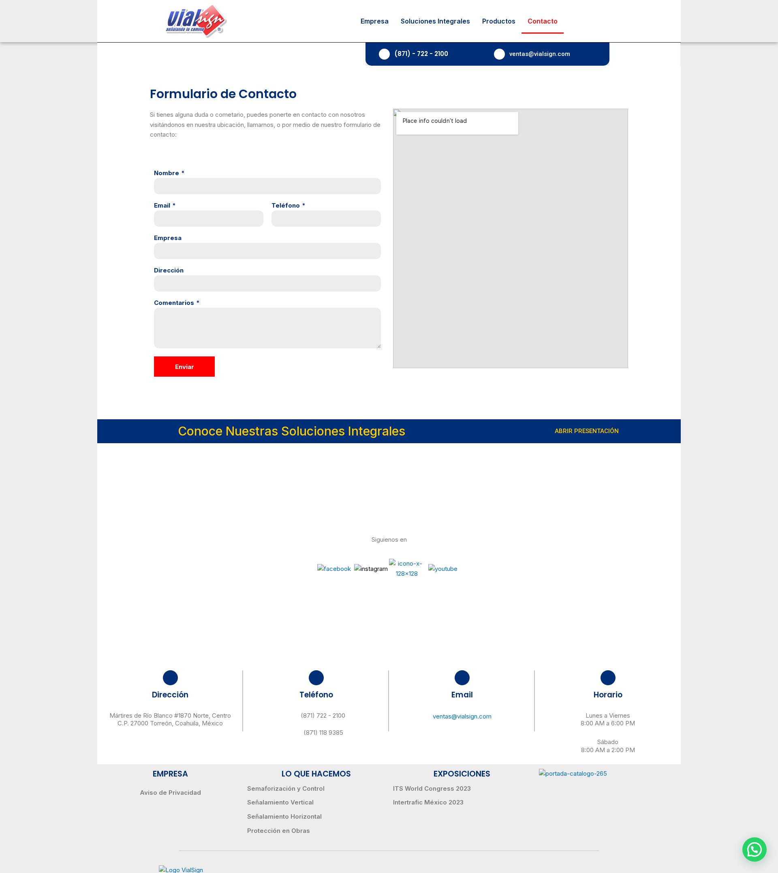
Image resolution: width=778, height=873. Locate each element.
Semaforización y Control (286, 788)
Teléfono (285, 205)
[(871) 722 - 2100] (291, 715)
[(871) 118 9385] (294, 732)
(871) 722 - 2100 (323, 715)
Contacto (543, 21)
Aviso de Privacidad (170, 792)
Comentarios (174, 303)
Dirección (169, 270)
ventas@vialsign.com (539, 54)
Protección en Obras (278, 830)
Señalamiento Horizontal (284, 816)
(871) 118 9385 (323, 732)
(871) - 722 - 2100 (421, 53)
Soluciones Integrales (435, 21)
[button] (754, 849)
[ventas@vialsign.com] (499, 54)
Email (162, 205)
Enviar (184, 367)
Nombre (166, 173)
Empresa (375, 21)
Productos (498, 21)
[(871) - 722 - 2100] (384, 54)
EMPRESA (170, 773)
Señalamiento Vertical (280, 802)
